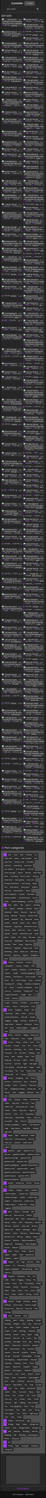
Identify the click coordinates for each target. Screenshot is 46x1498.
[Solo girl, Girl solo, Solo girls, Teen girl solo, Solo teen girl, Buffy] (12, 60)
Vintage (28, 575)
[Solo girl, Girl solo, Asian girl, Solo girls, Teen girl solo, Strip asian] (34, 27)
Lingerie (7, 773)
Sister (10, 1316)
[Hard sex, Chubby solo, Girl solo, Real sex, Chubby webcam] (34, 236)
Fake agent (33, 1064)
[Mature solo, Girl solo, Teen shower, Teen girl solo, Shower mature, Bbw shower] (12, 596)
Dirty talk (24, 1017)
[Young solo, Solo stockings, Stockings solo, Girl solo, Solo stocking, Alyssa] (34, 669)
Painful (20, 1294)
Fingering (7, 1060)
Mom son (8, 1215)
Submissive (22, 1377)
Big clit (28, 224)
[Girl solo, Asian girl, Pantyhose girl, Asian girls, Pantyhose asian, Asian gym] (34, 766)
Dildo (28, 283)
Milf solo (29, 96)
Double (32, 1017)
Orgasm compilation (11, 1269)
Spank (29, 1334)
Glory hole (32, 1085)
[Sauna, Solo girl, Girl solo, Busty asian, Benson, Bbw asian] (12, 656)
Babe (39, 937)
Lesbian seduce (10, 1204)
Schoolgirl (16, 1342)
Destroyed (28, 1024)
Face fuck (7, 1064)
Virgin (18, 1424)
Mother (29, 1215)
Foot (23, 1046)
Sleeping (7, 1320)
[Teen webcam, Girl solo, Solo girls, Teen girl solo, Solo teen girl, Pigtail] (34, 558)
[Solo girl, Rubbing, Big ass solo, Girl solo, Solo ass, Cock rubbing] (34, 262)
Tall (27, 1395)
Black (36, 908)
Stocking (7, 1342)
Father (25, 1060)
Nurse (17, 1251)
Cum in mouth (30, 977)
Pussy (14, 1283)
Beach (16, 912)
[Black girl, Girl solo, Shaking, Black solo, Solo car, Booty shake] (34, 615)
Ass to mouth (25, 876)
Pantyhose (7, 105)
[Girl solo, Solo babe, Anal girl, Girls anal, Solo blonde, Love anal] (34, 351)
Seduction (20, 1381)
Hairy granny (29, 1114)
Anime (28, 231)
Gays (37, 1092)
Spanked (35, 1345)
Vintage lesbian (24, 1428)
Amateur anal (19, 862)
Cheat (6, 980)
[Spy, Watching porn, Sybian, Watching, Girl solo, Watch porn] (12, 691)
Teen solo (29, 317)
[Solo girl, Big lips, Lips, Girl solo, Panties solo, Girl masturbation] (34, 532)
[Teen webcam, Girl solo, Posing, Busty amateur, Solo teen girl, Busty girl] (34, 156)
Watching (22, 1435)
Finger (31, 1067)
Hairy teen (8, 192)
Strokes (37, 516)
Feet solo (7, 734)
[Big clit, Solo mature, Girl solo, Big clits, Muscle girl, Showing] (34, 222)
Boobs (28, 346)
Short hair (26, 1345)
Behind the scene (26, 934)
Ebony (10, 1035)
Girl (5, 320)
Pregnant (11, 1276)
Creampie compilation (32, 984)
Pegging (20, 1280)
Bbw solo (29, 584)
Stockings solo (9, 421)
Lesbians (34, 1190)
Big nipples (17, 339)
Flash (6, 610)
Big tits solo (17, 497)
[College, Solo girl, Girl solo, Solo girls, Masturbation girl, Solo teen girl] (34, 691)
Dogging (7, 1021)
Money (6, 1222)
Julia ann (7, 1154)
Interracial (24, 1135)
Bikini (14, 930)
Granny (10, 1078)
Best (14, 944)
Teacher (21, 1395)
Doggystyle (34, 1028)
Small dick (27, 1370)
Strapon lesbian (22, 1360)
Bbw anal (28, 919)
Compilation (8, 966)
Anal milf (30, 869)
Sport (6, 1381)
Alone (28, 192)
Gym (6, 1089)
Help (16, 1121)
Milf (32, 1212)
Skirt (6, 1349)
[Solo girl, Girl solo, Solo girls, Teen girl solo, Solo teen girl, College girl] (12, 305)
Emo (23, 1038)
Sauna (6, 658)
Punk (37, 580)
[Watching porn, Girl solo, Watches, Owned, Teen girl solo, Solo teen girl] (34, 622)
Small (15, 1331)
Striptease (8, 1363)
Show (6, 476)
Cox (36, 991)
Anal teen (7, 865)
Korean (10, 1183)
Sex (26, 1385)
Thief (6, 1417)
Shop (31, 1385)
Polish (6, 1290)
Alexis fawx (37, 873)
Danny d (19, 1024)
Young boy (35, 1446)
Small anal (16, 822)
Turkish (7, 1392)
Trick (18, 1410)
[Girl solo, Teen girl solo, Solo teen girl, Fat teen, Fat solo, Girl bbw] (34, 52)
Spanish (7, 1370)
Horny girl (38, 256)
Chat (27, 591)
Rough (18, 1301)
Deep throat (8, 1024)
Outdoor (7, 1265)
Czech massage (34, 969)
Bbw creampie (30, 941)
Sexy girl (16, 173)
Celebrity (7, 977)
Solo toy (38, 406)
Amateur (29, 855)
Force (32, 1042)
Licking (31, 1204)
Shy (23, 1349)
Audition (35, 887)
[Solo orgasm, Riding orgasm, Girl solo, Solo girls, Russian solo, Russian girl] (34, 506)
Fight (25, 1064)
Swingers (16, 1324)
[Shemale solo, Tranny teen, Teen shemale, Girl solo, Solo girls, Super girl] (12, 243)
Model (18, 1230)
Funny (6, 1056)
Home (29, 1117)
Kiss (5, 1186)
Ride (36, 1308)
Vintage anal (34, 1424)
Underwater (8, 582)
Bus (5, 908)
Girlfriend (30, 1092)
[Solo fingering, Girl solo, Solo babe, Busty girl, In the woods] (12, 163)
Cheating (22, 969)
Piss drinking (14, 123)
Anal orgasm (20, 869)
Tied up (37, 1410)
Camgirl (37, 565)
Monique (38, 714)
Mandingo (26, 1230)
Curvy (30, 980)
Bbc (21, 905)
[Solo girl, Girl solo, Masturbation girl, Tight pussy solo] (34, 551)
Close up (7, 114)
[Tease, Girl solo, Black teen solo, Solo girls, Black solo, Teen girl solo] (12, 269)
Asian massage (9, 873)
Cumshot (38, 980)
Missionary (29, 1222)
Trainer (19, 1417)
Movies (35, 1237)
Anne (6, 876)
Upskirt (10, 1421)
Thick (12, 1417)
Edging (25, 1035)
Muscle (7, 1247)
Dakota (39, 414)
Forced (10, 1042)
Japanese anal (9, 1169)
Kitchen (6, 560)
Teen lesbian (9, 1410)
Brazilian (7, 944)
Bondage (36, 905)
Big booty (28, 944)
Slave (11, 1327)
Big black (17, 948)
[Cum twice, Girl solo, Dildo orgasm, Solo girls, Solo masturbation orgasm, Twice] (12, 532)
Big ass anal (27, 948)
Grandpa (7, 1085)
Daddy (26, 1010)
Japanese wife (9, 1161)
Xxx (9, 1442)
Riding (34, 1301)
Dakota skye (30, 414)
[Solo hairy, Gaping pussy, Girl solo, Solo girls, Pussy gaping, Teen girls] (12, 682)
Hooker (7, 1110)
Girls (6, 365)
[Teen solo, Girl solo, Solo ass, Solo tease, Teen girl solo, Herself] (12, 664)
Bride (37, 934)
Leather (22, 1197)
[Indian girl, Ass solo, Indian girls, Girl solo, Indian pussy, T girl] (12, 739)
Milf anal (7, 1226)
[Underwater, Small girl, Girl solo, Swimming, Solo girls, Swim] (12, 581)
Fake (13, 1056)
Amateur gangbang (18, 901)
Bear (6, 959)
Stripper (35, 1367)
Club (29, 995)
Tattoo (15, 795)
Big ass (28, 905)
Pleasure (38, 209)
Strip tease (17, 374)
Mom (10, 1212)
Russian (11, 1301)
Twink (29, 1399)
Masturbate (19, 1244)
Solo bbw (7, 622)
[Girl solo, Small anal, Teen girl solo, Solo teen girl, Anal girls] (12, 821)
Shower (28, 776)
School (28, 250)
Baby (6, 484)
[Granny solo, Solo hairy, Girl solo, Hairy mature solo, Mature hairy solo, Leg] (12, 251)
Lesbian (11, 1190)
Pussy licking (29, 1283)
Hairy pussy (8, 1117)
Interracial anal (20, 1139)
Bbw (9, 905)
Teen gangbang (15, 1406)
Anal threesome (24, 898)
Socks (25, 1363)
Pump (14, 1294)
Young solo (8, 146)
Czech (6, 969)
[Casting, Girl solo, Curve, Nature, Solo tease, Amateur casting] (34, 725)
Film (38, 1053)
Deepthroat (8, 1013)
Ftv (27, 796)
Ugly (28, 1421)
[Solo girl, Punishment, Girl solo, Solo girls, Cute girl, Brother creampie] (12, 521)
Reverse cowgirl (30, 1305)
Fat (15, 1053)
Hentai (25, 1099)
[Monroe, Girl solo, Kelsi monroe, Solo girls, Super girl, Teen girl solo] (34, 426)
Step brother (17, 1385)
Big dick (7, 934)
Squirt (15, 1320)
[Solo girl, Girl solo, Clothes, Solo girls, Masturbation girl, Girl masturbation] (12, 282)
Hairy (10, 1099)
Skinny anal (16, 1345)
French (35, 1046)
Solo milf (16, 1352)
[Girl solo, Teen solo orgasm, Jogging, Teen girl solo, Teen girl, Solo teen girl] (12, 402)
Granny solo (8, 252)
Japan (19, 1151)
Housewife (8, 1121)
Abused (28, 873)
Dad (32, 1010)
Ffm (29, 1046)
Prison (6, 1294)
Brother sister (33, 916)
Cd (35, 995)
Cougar (23, 995)
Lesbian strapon (10, 1194)
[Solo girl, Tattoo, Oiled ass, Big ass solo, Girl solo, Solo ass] (12, 794)
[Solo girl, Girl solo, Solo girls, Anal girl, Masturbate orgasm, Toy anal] (34, 634)
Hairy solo (13, 156)
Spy (5, 693)
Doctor (31, 1013)
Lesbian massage (10, 1197)
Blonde (15, 923)
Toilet (6, 435)
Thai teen (35, 305)
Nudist (24, 1251)
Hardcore (7, 1114)
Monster (16, 1226)
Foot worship (9, 1067)
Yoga (17, 1446)
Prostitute (24, 1287)
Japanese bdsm (22, 1169)
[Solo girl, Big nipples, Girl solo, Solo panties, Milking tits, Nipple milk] (12, 337)
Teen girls (38, 656)
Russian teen (9, 1308)
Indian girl (7, 741)
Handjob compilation (12, 1125)
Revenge (7, 1312)
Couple (6, 1003)
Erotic (6, 1038)
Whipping (7, 1435)
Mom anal (25, 1226)
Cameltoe (7, 35)
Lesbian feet (22, 1204)
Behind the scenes (30, 926)
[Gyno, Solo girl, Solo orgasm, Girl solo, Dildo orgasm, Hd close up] (12, 351)
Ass (35, 855)
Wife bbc (35, 1431)
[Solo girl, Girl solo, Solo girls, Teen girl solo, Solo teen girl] (34, 215)
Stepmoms (17, 1367)
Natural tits (17, 676)
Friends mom (31, 1071)
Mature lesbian (35, 1233)
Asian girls (38, 466)
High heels (16, 47)
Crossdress (17, 991)
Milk (17, 1219)
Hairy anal (15, 1103)
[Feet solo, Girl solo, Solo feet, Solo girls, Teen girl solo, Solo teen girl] (12, 732)
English (29, 1038)
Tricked (22, 1399)
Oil (14, 1265)
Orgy (23, 1262)
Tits (27, 133)
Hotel (32, 1107)
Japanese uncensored (12, 1172)
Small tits (25, 1352)
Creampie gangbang (27, 973)
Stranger (37, 1356)
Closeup (15, 998)
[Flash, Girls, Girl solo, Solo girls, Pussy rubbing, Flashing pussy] (12, 609)
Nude (21, 1255)
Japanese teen (26, 1158)
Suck (17, 1374)
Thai (27, 305)
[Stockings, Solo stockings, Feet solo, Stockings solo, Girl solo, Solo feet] (34, 269)
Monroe (28, 428)
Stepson (7, 1367)
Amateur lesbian (10, 898)
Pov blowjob (34, 1287)
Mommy (34, 1226)
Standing (17, 1363)
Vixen (14, 1428)
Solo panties (39, 146)
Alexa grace (25, 887)
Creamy (7, 1006)
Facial (31, 1049)
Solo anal (14, 329)
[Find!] (37, 9)
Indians (7, 1147)
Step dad (33, 1360)
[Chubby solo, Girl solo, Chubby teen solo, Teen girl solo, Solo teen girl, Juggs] (34, 839)
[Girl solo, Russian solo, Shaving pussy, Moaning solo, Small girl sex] (34, 243)
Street (23, 1374)
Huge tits (32, 1110)
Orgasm (11, 1262)
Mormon (16, 1240)
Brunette (7, 955)
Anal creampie (26, 858)
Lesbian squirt (33, 1197)
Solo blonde (17, 837)
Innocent (31, 1139)
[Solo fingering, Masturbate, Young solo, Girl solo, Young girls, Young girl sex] (12, 134)
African (20, 873)
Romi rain (28, 1308)
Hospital (36, 1128)
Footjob (16, 1046)
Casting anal (24, 1006)
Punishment (17, 523)
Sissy (29, 1324)
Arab (21, 855)
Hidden (6, 1103)
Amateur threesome (11, 883)
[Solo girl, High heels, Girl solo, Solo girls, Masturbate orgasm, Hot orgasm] (12, 45)
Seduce (7, 1345)
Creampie (19, 962)
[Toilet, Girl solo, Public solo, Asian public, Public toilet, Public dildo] (12, 434)
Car (5, 987)
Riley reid (19, 1308)
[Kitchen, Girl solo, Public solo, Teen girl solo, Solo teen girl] (12, 558)
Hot (21, 1114)
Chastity (15, 1003)
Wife (9, 1431)
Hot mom (25, 1103)
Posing (37, 492)
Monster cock (9, 1237)
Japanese (11, 1151)
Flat (16, 1071)
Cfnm (33, 966)
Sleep (25, 1316)
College (28, 693)
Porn (6, 1298)
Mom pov (23, 1233)
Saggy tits (29, 128)
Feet (5, 123)
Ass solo (7, 538)
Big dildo (16, 199)
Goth (14, 1092)
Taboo (22, 1388)
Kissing (36, 1183)
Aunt (35, 858)
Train (30, 1410)
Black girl (29, 617)
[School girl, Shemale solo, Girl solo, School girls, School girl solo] (34, 705)
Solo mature (38, 224)
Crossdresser (18, 977)
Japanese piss (30, 177)
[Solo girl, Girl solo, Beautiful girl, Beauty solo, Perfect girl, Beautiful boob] (34, 781)
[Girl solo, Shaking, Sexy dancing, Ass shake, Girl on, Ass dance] (34, 107)
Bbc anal (32, 937)
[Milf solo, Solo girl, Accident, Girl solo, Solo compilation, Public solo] (34, 95)
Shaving (37, 1342)
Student (33, 1352)
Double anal (33, 1021)
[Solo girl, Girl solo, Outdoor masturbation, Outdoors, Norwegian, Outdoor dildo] (34, 439)
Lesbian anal (17, 1201)
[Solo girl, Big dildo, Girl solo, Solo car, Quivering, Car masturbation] (12, 197)
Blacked (14, 916)
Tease (6, 271)
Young (10, 1446)
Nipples (7, 1255)
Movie (14, 1222)
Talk (27, 458)
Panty (13, 1290)
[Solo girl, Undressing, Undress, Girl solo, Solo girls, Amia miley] (34, 82)
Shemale (18, 1316)
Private (38, 1283)
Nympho (37, 788)
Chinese (11, 962)
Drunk (10, 1010)
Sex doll (38, 1385)
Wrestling (26, 1431)
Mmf (20, 1222)
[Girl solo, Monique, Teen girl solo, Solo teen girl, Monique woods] (34, 712)
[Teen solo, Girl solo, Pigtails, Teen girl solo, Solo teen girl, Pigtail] (34, 315)
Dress (36, 1024)
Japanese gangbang (11, 1165)
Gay (26, 1078)
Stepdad (7, 1338)
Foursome (8, 1053)
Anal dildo (30, 862)
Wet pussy (15, 1438)
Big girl (37, 495)
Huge (6, 1128)
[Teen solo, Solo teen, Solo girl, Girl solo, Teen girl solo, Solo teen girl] (12, 409)
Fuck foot (17, 1064)
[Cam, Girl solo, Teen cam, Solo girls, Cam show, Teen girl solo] (34, 813)
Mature (17, 1212)
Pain (20, 1283)
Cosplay (14, 969)
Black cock (24, 952)
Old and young (27, 1269)
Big (21, 919)
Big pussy (16, 955)
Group (33, 1078)
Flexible (20, 1056)
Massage (25, 1212)
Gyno (6, 353)
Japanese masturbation (29, 1165)
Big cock (33, 912)
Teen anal (22, 1392)
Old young (21, 1265)
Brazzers (24, 912)
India (16, 1135)
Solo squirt (8, 629)
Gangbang (19, 1078)
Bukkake (20, 908)
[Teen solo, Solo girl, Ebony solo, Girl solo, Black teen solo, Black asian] (34, 402)
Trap (32, 1406)
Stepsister (32, 1331)
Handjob (17, 1099)
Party (13, 1280)
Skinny (28, 823)
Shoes (32, 1363)
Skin (36, 453)
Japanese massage (11, 1158)
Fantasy (23, 1074)
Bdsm (16, 905)
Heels (16, 1114)
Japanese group (10, 1176)
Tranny (30, 1392)
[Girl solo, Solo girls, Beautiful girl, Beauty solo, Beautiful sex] (34, 183)
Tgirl (15, 1403)
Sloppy (6, 1377)
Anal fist (30, 901)
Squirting (7, 1334)
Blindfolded (19, 941)
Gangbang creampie (17, 1089)
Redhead (7, 1305)
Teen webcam (30, 158)
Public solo (16, 74)
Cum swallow (34, 1003)
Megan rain (8, 1244)
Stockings (29, 271)
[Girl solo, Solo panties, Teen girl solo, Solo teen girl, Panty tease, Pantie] (34, 144)
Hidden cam (8, 1107)
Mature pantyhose (28, 1240)
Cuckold (28, 962)
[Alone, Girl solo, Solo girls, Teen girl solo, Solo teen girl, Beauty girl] (34, 190)
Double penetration (11, 1017)
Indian (10, 1135)
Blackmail (7, 912)
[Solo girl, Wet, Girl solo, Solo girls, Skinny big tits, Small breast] (34, 67)
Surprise (7, 1352)
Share (14, 1377)
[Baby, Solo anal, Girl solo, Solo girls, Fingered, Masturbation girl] (12, 482)
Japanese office (23, 1176)
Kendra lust (20, 1183)
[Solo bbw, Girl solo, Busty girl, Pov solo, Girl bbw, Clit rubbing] (12, 634)
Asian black (8, 880)
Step (23, 1324)
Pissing (28, 1280)
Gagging (21, 1092)
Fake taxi (7, 1049)
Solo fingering (9, 135)
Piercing (28, 1294)
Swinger (38, 1320)
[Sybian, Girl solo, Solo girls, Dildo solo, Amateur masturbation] (34, 114)
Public (6, 1280)
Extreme (18, 1035)
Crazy (33, 1006)
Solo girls (38, 31)
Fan (39, 1071)
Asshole (22, 894)
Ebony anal (35, 1035)
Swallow (26, 1327)
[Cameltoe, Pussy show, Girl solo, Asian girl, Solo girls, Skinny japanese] (12, 34)
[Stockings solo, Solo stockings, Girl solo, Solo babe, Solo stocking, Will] (12, 419)
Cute (27, 521)
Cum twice (8, 533)
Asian (16, 855)
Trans (14, 1392)
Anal (9, 855)
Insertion (17, 1143)
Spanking (30, 1320)
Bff (19, 937)
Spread (30, 1374)
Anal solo (7, 891)
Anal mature (14, 887)
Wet (36, 68)
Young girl (16, 231)
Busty (36, 919)
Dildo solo (16, 52)
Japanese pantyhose (11, 1179)
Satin (27, 331)
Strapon (7, 1331)
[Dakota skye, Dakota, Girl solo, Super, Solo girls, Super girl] (34, 412)
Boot (15, 89)
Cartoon (7, 973)
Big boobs (29, 664)
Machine (38, 1222)
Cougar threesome (11, 995)
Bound (15, 934)
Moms (15, 1233)
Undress (39, 500)
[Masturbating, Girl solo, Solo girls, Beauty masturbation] (12, 513)
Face (22, 1071)
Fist (27, 800)
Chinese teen (8, 567)
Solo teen (17, 411)
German (7, 1082)
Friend (32, 1060)
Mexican (7, 1240)
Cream (15, 1006)
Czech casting (21, 980)
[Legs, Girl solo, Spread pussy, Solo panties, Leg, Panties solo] (12, 183)
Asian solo (29, 47)
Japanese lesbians (28, 1172)
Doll (5, 1028)
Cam (27, 815)
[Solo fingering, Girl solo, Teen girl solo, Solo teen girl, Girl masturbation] (12, 315)
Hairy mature (15, 1128)
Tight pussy (33, 1413)
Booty (6, 916)
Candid (6, 998)
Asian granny (19, 880)
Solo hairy (29, 89)
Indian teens (27, 1143)
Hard (32, 1103)
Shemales (16, 1356)
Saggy (38, 128)
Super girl (38, 387)
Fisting (18, 1042)
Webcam (17, 1431)
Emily (36, 826)
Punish (32, 1290)
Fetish (38, 1067)
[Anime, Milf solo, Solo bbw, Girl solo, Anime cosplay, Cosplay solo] (34, 229)
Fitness (37, 1049)
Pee (5, 156)
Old (17, 1262)
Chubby (26, 966)
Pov (34, 1276)
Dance (24, 1013)
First (32, 1056)
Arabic (6, 901)
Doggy (15, 1021)
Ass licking (14, 876)
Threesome (31, 1388)
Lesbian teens (29, 1201)
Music (34, 1230)
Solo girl (29, 21)
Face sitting (8, 1071)
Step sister (35, 1327)
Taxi (5, 1406)
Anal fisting (18, 865)
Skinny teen (8, 1374)
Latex (27, 1190)
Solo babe (38, 353)
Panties (28, 101)
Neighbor (7, 1258)
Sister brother (15, 1349)
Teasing (15, 763)
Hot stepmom (35, 1125)
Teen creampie (33, 1403)
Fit (5, 490)
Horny (14, 1110)
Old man (30, 1262)
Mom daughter (31, 1244)
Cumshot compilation (24, 987)
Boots (34, 923)
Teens (28, 603)
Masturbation (32, 1219)
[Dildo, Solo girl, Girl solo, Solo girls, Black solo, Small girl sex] (34, 282)
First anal (17, 1060)
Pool (26, 1290)
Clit (12, 980)
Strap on (7, 1385)
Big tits (6, 66)
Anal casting (26, 883)
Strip (27, 368)
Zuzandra (17, 3)
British (28, 163)
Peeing (15, 1287)
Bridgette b (35, 955)
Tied (14, 1395)
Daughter (18, 1010)
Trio (18, 1413)
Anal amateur (18, 891)
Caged (15, 505)
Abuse (35, 883)
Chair (36, 771)
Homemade (34, 1099)
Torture (7, 1395)
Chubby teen (28, 991)
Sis (23, 1338)
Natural (31, 1251)
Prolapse (7, 1287)
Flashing (28, 834)
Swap (23, 1334)
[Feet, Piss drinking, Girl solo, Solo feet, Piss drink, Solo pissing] (12, 121)
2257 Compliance (18, 1494)
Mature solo (8, 598)
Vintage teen (36, 1428)
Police (20, 1290)
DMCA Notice (29, 1494)
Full (17, 1074)
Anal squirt (31, 894)
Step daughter (34, 1377)
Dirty (6, 1031)
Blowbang (8, 952)
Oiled (36, 1269)
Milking (28, 1237)
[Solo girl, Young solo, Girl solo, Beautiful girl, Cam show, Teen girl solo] (34, 382)
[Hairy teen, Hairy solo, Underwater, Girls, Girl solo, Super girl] (12, 190)
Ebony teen (15, 1038)
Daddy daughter (22, 1028)
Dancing (23, 1021)
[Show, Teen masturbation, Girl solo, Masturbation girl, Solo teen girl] (34, 698)
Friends (37, 363)
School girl (29, 707)
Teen (6, 329)
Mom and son (19, 1215)
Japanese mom (29, 1151)
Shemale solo (8, 245)
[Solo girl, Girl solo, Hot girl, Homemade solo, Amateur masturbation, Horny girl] (34, 298)
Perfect (28, 482)
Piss (28, 1276)
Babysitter (8, 926)
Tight (24, 1410)
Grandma (23, 1085)
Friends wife (8, 1074)
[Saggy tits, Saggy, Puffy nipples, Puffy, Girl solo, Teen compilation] (34, 126)
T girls (15, 573)
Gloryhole (33, 1082)
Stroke (37, 487)
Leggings (29, 276)
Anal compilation (10, 894)
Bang (21, 944)
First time (22, 1053)
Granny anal (17, 1082)
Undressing (38, 84)
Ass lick (35, 898)
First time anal (22, 1067)
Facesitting (17, 1049)
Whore (6, 1438)
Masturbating (8, 515)
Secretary (30, 1349)
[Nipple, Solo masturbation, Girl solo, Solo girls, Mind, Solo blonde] (34, 732)
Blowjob (29, 908)
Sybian (28, 116)
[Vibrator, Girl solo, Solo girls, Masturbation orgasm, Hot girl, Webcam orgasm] (34, 358)
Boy (28, 923)
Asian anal (8, 858)
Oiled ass (7, 1273)
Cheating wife (9, 984)
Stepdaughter (27, 1356)
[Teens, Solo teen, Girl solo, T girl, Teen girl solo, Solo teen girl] (34, 602)
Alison (28, 891)
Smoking (7, 1324)
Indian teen (8, 1139)
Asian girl (38, 374)
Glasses (7, 1092)
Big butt (25, 955)
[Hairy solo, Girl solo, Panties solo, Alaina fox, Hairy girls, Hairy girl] (34, 323)
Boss (29, 930)
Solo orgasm (30, 204)
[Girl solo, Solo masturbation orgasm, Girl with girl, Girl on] (12, 259)
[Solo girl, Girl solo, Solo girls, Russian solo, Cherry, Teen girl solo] (34, 539)
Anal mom (8, 862)
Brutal (22, 923)
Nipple (28, 734)
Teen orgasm (9, 1413)
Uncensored (20, 1421)
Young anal (8, 1449)
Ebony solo (29, 748)
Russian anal (17, 1305)
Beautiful (15, 919)
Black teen (34, 952)
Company (38, 609)
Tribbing (22, 1403)
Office (38, 1262)
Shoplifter (26, 1367)
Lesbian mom (23, 1194)
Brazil (6, 937)
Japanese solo (22, 1161)
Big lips (37, 533)
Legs (6, 185)
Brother (7, 923)
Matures (15, 1247)
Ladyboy (19, 1190)
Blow (16, 952)
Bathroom (8, 948)
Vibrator (28, 360)
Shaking (37, 109)
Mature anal (8, 1219)
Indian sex (8, 1143)
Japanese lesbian (19, 1154)
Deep (12, 1028)
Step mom (37, 1324)
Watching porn (30, 624)
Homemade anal (22, 1107)
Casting (28, 726)
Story (24, 1342)
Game (15, 1085)
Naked (16, 1258)
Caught (15, 973)
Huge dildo (26, 1128)
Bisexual (23, 916)
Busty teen (8, 941)
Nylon (10, 1251)
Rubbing (37, 264)
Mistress (7, 1233)
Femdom (7, 1046)
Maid (23, 1219)
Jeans (32, 1169)
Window (28, 788)
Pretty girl (29, 650)
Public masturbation (32, 168)
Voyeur (24, 1424)
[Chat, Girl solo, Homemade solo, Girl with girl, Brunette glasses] (34, 589)
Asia (5, 887)
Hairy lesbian (19, 1117)
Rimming (26, 1301)
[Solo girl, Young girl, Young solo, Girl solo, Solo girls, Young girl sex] (12, 229)
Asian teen (28, 865)
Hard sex (29, 238)
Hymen (14, 66)
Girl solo (7, 25)
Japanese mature (33, 1154)
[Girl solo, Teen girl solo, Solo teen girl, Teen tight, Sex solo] (12, 463)
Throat (36, 1399)
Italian (32, 1135)
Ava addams (8, 869)
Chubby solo (30, 450)
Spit (30, 1342)
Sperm (37, 1374)
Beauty (7, 930)
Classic (11, 987)
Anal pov (36, 876)
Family (25, 1042)
